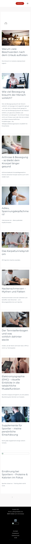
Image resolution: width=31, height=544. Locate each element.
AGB (15, 537)
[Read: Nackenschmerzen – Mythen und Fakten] (15, 277)
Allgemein (5, 58)
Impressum (15, 533)
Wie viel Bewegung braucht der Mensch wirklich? (14, 94)
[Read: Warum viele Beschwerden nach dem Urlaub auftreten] (15, 37)
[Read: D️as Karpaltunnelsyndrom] (15, 240)
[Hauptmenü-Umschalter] (27, 3)
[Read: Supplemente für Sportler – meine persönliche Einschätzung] (15, 414)
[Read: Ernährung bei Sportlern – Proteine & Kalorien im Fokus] (15, 460)
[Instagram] (15, 520)
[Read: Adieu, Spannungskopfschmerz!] (15, 195)
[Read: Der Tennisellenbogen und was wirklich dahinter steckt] (15, 319)
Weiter (16, 500)
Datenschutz (15, 535)
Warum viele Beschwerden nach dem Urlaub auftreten (15, 52)
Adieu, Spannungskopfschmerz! (15, 211)
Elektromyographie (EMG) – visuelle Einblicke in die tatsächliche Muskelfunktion (13, 382)
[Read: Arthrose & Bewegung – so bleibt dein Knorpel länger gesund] (15, 144)
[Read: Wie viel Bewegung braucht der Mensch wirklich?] (15, 80)
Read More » (5, 67)
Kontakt (15, 531)
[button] (20, 3)
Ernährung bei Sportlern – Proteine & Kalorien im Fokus (15, 474)
